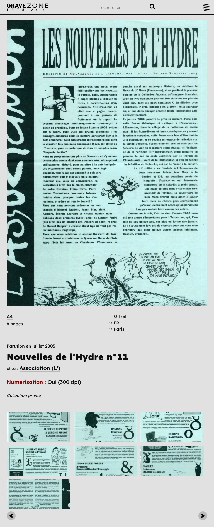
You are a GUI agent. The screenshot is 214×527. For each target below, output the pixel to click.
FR (116, 323)
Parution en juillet (31, 346)
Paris (119, 329)
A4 (10, 316)
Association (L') (40, 368)
